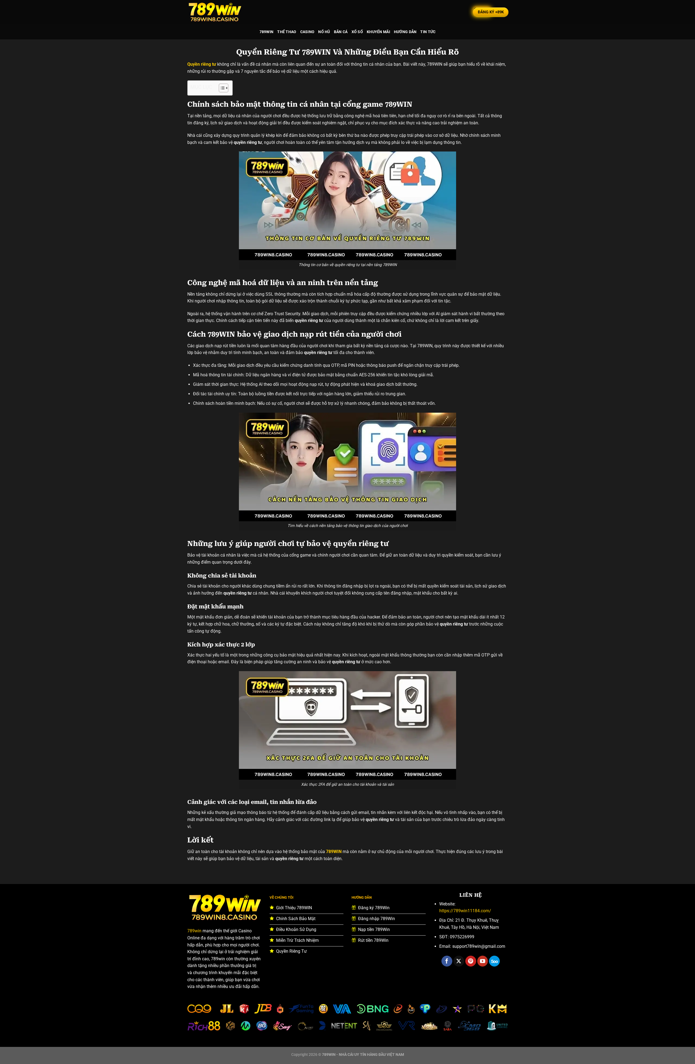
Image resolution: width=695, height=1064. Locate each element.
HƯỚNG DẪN (405, 32)
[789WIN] (214, 12)
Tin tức (427, 32)
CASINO (307, 32)
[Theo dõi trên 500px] (494, 961)
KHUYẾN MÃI (378, 32)
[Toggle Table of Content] (221, 88)
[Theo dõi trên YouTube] (482, 961)
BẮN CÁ (341, 32)
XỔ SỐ (357, 32)
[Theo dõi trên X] (458, 961)
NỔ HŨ (324, 32)
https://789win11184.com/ (465, 910)
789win (194, 930)
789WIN (267, 32)
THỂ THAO (286, 32)
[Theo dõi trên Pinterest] (470, 961)
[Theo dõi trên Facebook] (446, 961)
